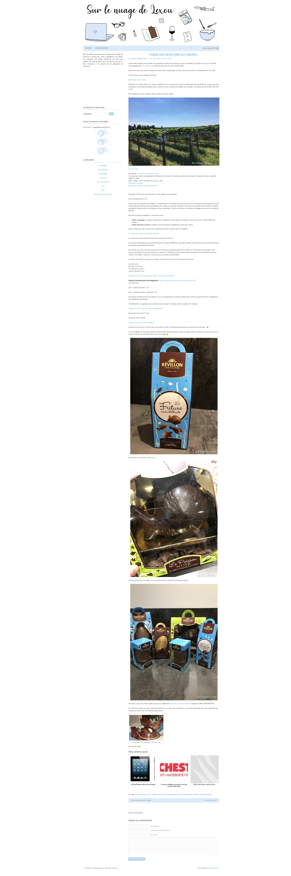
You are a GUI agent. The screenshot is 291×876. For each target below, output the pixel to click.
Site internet (154, 834)
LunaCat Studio (213, 868)
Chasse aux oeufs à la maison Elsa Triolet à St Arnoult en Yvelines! (151, 276)
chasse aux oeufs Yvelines (167, 794)
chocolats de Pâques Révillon (180, 704)
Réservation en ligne (135, 183)
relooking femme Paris (107, 235)
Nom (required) (155, 826)
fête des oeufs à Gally (138, 80)
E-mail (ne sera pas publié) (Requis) (160, 830)
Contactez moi (101, 48)
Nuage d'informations (164, 58)
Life (103, 186)
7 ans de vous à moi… (211, 800)
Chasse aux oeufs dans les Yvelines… (174, 55)
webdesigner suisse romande (93, 238)
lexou (132, 58)
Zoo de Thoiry (133, 169)
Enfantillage (103, 174)
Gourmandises (103, 170)
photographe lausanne (111, 238)
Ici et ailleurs (151, 58)
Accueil (88, 48)
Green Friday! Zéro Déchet (103, 194)
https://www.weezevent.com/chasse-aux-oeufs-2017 (177, 280)
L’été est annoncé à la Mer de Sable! (140, 800)
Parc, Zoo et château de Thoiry (148, 174)
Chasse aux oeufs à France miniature (141, 322)
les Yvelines (146, 66)
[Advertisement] (103, 87)
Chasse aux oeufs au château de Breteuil (142, 185)
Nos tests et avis (103, 182)
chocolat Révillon (206, 794)
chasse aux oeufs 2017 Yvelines (146, 794)
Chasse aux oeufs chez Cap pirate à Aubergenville (145, 308)
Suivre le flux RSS (209, 48)
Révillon (153, 457)
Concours (103, 178)
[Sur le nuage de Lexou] (151, 43)
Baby (103, 190)
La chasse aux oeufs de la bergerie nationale (143, 233)
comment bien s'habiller (91, 235)
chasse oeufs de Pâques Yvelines (188, 794)
